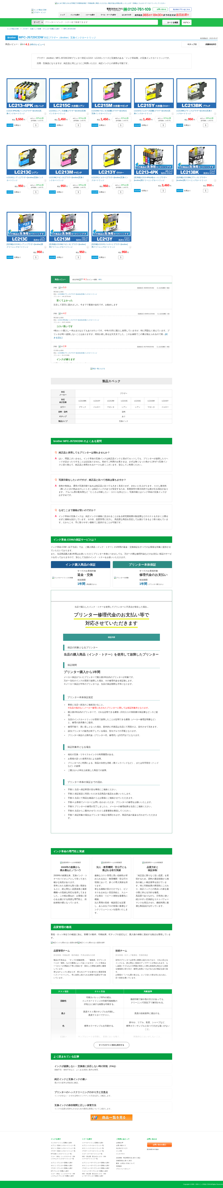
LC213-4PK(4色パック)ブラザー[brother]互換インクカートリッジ (24, 112)
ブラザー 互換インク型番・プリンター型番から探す (41, 29)
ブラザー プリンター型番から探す (62, 1168)
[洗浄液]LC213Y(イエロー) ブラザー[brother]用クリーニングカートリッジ (109, 245)
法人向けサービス (122, 1148)
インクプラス (120, 1154)
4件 (99, 279)
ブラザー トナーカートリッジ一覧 (93, 1151)
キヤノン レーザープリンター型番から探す (95, 1165)
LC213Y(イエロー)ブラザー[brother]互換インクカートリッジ (109, 178)
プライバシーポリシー (123, 1169)
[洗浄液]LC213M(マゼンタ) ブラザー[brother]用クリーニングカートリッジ (67, 245)
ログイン (186, 22)
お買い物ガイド (121, 1145)
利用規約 (119, 1166)
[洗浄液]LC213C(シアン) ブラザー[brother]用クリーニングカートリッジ (25, 245)
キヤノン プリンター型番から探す (62, 1165)
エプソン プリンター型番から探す (62, 1162)
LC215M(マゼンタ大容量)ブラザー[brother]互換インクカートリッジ (109, 112)
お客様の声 (119, 1142)
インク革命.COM (13, 29)
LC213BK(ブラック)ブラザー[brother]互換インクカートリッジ (194, 112)
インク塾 (119, 1151)
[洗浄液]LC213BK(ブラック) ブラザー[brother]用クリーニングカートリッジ (191, 178)
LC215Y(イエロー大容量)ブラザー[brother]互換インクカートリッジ (152, 112)
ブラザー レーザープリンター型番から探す (95, 1168)
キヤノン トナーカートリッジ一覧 (93, 1148)
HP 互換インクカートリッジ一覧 (61, 1154)
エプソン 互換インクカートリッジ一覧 (63, 1145)
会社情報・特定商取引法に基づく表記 (128, 1158)
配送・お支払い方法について (125, 1163)
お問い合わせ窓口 (159, 1145)
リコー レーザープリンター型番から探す (95, 1171)
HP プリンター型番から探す (60, 1171)
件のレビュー (37, 44)
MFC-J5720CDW (69, 29)
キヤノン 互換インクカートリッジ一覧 (63, 1148)
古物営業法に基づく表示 (124, 1160)
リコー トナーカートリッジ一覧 (92, 1154)
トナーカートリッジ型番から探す (92, 1142)
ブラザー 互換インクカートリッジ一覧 (63, 1151)
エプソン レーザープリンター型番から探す (95, 1162)
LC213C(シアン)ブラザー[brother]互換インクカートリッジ (25, 178)
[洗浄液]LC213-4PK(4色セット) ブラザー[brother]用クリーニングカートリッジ (150, 178)
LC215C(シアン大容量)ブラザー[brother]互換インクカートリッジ (67, 112)
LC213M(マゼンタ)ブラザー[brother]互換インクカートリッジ (66, 178)
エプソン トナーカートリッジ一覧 (93, 1145)
